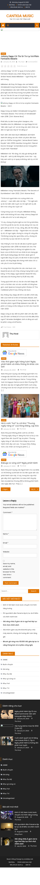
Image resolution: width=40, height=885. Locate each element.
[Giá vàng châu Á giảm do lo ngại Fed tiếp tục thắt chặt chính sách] (7, 841)
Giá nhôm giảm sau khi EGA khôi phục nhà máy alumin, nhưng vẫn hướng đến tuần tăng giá (20, 633)
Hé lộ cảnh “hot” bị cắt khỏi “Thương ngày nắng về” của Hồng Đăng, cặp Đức (20, 424)
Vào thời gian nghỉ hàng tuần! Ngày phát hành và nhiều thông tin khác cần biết (20, 364)
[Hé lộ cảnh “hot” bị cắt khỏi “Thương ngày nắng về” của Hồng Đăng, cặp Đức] (20, 406)
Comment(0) (32, 62)
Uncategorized (8, 693)
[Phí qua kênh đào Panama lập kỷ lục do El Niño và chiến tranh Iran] (7, 826)
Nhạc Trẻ (6, 688)
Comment (7, 512)
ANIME (3, 54)
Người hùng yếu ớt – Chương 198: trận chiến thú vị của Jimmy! (7, 489)
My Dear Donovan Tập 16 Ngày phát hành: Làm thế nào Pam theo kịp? (35, 489)
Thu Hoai (21, 62)
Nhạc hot (6, 683)
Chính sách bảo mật (24, 5)
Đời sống (6, 669)
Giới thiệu (12, 5)
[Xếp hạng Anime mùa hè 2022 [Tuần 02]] (7, 729)
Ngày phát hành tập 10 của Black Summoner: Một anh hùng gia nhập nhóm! (25, 713)
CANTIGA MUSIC (20, 15)
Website (6, 552)
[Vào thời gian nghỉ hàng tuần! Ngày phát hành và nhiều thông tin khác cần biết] (20, 352)
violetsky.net (28, 859)
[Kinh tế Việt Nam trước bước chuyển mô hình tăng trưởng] (7, 815)
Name (6, 534)
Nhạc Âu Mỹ (7, 674)
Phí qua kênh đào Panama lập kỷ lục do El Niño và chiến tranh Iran (20, 615)
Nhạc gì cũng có (9, 679)
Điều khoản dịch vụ (16, 7)
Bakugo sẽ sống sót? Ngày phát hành (19, 463)
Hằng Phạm (18, 834)
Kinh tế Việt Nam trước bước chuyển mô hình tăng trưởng (20, 607)
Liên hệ (27, 7)
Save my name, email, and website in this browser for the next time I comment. (9, 570)
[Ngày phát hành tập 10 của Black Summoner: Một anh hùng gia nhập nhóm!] (7, 714)
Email (5, 543)
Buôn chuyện (8, 664)
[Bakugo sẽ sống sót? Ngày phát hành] (20, 453)
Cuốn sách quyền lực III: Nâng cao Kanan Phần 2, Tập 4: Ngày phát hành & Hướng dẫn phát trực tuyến (26, 741)
